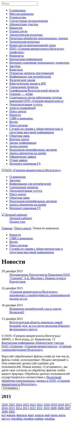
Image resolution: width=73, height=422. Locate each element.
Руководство (17, 17)
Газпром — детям (21, 94)
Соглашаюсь (10, 388)
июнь (54, 415)
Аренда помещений (22, 108)
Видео (13, 121)
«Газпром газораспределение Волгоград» (36, 348)
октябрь (28, 418)
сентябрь (17, 418)
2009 (53, 408)
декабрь (49, 418)
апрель (39, 415)
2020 (47, 404)
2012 (33, 408)
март (31, 415)
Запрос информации (22, 142)
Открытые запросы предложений (31, 73)
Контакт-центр (19, 139)
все (4, 415)
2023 (26, 404)
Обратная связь (19, 135)
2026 (5, 404)
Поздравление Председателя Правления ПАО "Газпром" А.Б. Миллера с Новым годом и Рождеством (39, 278)
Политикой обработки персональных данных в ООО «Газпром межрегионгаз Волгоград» (36, 381)
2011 (40, 408)
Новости (15, 114)
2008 (60, 408)
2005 (12, 411)
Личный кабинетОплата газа (20, 220)
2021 (40, 404)
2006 (5, 411)
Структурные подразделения (28, 20)
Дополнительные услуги (25, 104)
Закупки (14, 66)
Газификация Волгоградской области (34, 90)
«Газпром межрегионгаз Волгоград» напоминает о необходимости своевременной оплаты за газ (39, 295)
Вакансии (15, 27)
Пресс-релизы (18, 125)
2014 (19, 408)
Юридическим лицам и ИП (27, 83)
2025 (12, 404)
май (47, 415)
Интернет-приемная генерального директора (39, 62)
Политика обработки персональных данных (38, 38)
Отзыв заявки (18, 160)
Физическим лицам (22, 80)
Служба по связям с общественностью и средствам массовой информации (36, 130)
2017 (68, 404)
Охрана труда (18, 31)
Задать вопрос (18, 146)
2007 (67, 408)
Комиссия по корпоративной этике (32, 45)
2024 (19, 404)
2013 (26, 408)
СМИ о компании (21, 118)
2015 (12, 408)
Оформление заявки (22, 156)
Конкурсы (16, 69)
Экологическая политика (26, 34)
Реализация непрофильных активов (33, 149)
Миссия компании (21, 13)
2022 (33, 404)
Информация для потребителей (30, 76)
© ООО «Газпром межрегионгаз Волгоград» (31, 335)
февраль (21, 415)
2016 (5, 408)
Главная (7, 228)
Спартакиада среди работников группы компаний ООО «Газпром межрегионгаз (36, 99)
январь (11, 415)
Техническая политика (24, 41)
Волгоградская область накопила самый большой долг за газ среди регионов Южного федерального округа (39, 326)
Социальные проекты (23, 87)
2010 (46, 408)
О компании (17, 10)
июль (61, 415)
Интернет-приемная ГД (24, 163)
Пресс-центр (17, 111)
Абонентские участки (23, 24)
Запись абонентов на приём (27, 153)
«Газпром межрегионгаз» (41, 346)
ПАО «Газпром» (12, 346)
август (6, 418)
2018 (61, 404)
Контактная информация (25, 59)
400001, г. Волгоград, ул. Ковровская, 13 (28, 339)
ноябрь (39, 418)
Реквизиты (16, 55)
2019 (54, 404)
